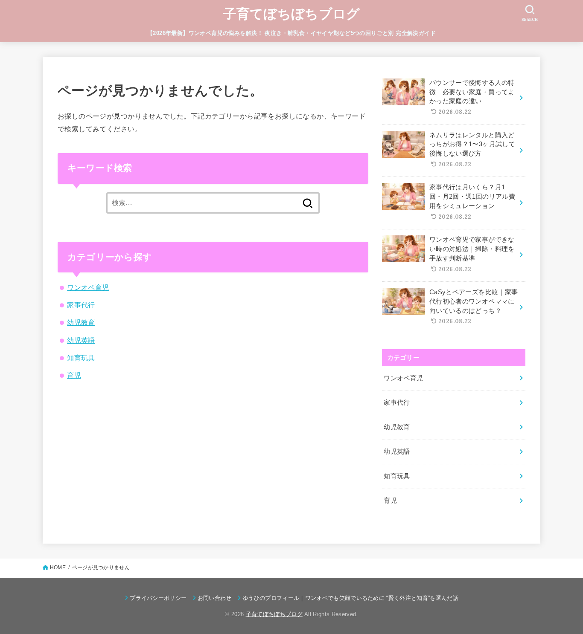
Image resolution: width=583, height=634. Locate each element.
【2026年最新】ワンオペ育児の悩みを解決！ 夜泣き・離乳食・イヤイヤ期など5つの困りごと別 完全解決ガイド (291, 33)
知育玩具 (81, 358)
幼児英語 (81, 340)
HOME (58, 567)
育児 (74, 375)
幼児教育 (81, 322)
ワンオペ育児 (88, 287)
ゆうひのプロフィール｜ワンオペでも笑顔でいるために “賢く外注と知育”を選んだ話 (350, 598)
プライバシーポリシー (158, 598)
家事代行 (81, 305)
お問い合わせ (215, 598)
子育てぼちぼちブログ (291, 13)
